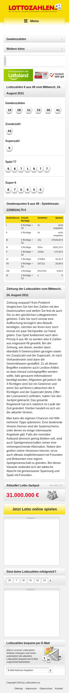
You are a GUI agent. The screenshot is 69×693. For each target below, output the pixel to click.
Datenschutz (46, 688)
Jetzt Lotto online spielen (34, 509)
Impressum (31, 688)
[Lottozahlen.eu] (34, 8)
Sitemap (19, 688)
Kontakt (59, 688)
